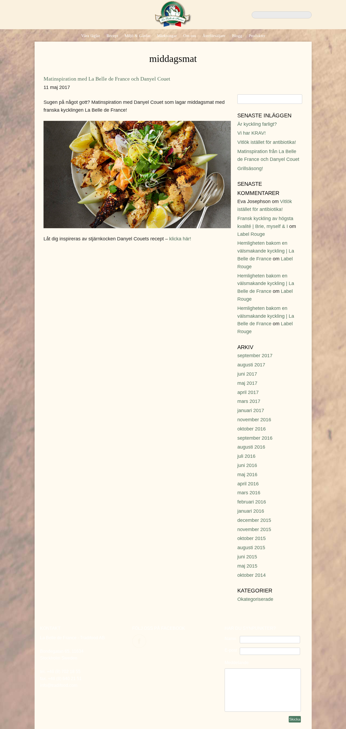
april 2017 (248, 392)
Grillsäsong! (250, 168)
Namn (230, 638)
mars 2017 (248, 401)
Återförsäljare (213, 36)
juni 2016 (247, 465)
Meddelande (237, 662)
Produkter (257, 36)
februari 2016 (251, 502)
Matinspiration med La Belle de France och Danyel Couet (107, 79)
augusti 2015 (251, 547)
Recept (112, 36)
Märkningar (167, 36)
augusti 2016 (251, 447)
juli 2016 (246, 456)
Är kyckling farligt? (257, 124)
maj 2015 (247, 566)
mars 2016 (248, 492)
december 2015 (254, 520)
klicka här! (180, 238)
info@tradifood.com (58, 685)
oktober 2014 (251, 575)
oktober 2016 (251, 429)
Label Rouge (251, 234)
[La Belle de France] (173, 25)
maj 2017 (247, 383)
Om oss (189, 36)
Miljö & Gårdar (138, 36)
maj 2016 (247, 474)
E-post (231, 650)
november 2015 (254, 529)
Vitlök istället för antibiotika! (266, 142)
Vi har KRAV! (251, 133)
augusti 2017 (251, 364)
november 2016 (254, 419)
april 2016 (248, 483)
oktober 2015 (251, 538)
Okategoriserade (255, 599)
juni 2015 (247, 556)
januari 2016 (250, 511)
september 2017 (254, 355)
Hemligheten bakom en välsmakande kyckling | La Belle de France (265, 250)
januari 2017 (250, 410)
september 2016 (254, 438)
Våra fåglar (90, 36)
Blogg (237, 36)
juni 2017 (247, 374)
